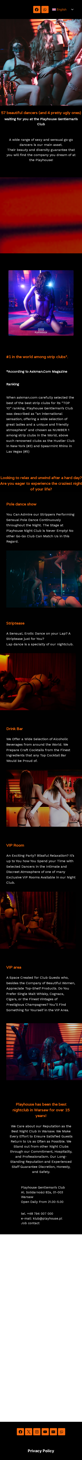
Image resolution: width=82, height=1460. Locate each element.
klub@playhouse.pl (47, 1218)
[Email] (53, 1431)
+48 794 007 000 (40, 1214)
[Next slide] (70, 303)
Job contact (30, 1223)
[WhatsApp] (45, 9)
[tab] (27, 339)
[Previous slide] (11, 303)
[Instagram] (36, 1431)
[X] (28, 1431)
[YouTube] (45, 1431)
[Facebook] (36, 9)
